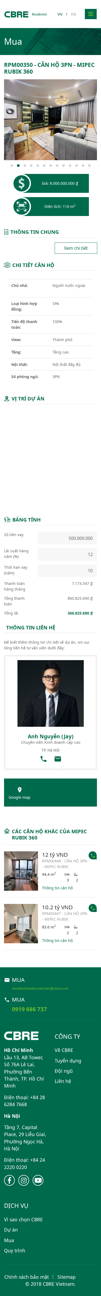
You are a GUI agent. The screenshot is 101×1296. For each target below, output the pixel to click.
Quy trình (14, 1250)
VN (59, 14)
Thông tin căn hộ (57, 887)
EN (73, 14)
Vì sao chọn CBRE (23, 1219)
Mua (9, 1240)
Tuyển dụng (68, 1060)
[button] (12, 165)
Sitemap (66, 1277)
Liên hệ (63, 1081)
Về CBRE (64, 1050)
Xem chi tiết (76, 248)
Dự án (11, 1229)
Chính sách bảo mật (26, 1277)
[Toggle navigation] (91, 14)
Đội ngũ (64, 1071)
